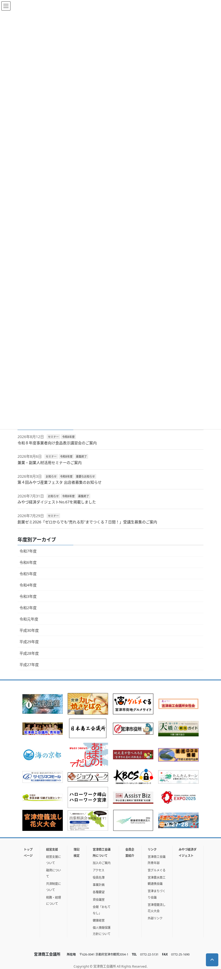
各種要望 (99, 892)
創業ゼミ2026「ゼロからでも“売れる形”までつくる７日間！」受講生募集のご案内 (87, 521)
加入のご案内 (101, 863)
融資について (53, 873)
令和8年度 (68, 437)
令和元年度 (28, 619)
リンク (152, 849)
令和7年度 (28, 551)
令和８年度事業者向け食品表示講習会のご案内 (57, 442)
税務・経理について (53, 900)
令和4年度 (28, 585)
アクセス (98, 870)
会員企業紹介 (129, 852)
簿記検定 (77, 852)
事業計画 (99, 885)
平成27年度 (29, 664)
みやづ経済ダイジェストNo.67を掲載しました (57, 501)
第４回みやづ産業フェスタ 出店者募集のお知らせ (60, 482)
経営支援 (52, 849)
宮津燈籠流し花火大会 (156, 908)
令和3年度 (28, 596)
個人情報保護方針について (101, 931)
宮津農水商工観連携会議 (156, 880)
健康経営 (99, 920)
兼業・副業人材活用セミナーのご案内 (50, 462)
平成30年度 (29, 630)
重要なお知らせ (85, 476)
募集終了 (81, 456)
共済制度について (53, 887)
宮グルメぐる (156, 870)
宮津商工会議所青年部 (156, 860)
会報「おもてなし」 (101, 910)
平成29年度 (29, 641)
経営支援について (53, 860)
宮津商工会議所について (101, 852)
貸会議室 (99, 900)
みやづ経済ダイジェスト (187, 852)
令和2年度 (28, 607)
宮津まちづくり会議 (156, 894)
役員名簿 (99, 877)
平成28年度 (29, 653)
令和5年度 (28, 573)
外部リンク (155, 918)
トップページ (28, 852)
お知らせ (51, 476)
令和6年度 (28, 562)
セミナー (53, 437)
